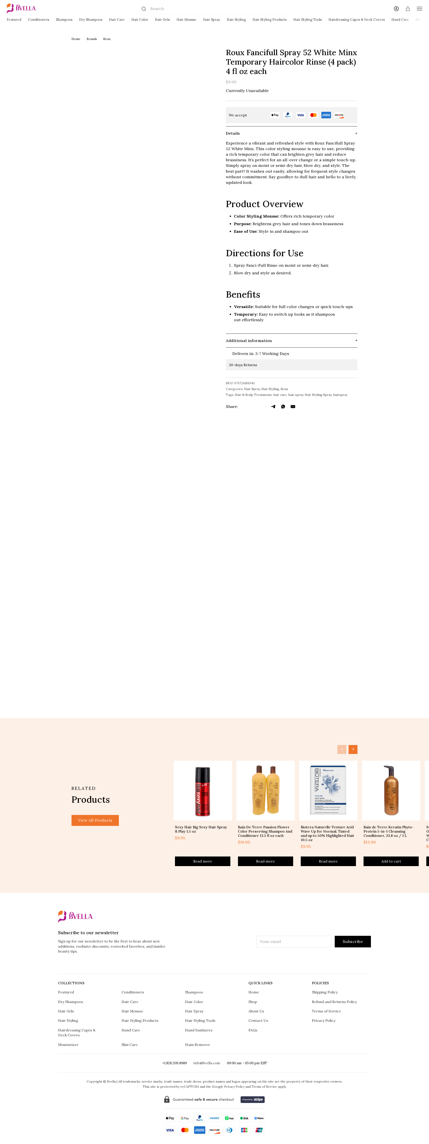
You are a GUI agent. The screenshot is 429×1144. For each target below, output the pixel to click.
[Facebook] (244, 406)
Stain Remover (197, 1044)
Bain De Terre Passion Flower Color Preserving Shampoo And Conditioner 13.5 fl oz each (265, 831)
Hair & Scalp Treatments (253, 395)
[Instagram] (187, 963)
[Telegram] (273, 406)
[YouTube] (242, 963)
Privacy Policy (323, 1020)
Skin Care (130, 1044)
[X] (254, 406)
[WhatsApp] (283, 406)
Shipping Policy (325, 992)
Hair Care (117, 19)
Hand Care (400, 19)
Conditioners (38, 19)
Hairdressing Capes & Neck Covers (356, 19)
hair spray (295, 395)
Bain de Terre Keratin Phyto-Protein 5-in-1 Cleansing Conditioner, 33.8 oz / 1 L (389, 831)
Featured (14, 19)
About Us (256, 1011)
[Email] (293, 406)
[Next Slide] (353, 749)
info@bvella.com (206, 1063)
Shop (252, 1001)
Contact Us (258, 1020)
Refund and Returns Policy (334, 1001)
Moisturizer (68, 1044)
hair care (280, 395)
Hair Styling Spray (318, 395)
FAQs (252, 1030)
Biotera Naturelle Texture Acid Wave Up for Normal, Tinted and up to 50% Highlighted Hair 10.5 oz (327, 833)
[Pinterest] (228, 963)
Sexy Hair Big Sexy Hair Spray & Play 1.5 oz (201, 829)
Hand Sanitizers (198, 1030)
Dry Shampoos (90, 19)
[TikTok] (215, 963)
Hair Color (139, 19)
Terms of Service (326, 1011)
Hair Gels (162, 19)
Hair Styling (236, 19)
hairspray (340, 395)
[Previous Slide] (341, 749)
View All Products (95, 820)
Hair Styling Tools (307, 19)
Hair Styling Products (269, 19)
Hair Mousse (186, 19)
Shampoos (64, 19)
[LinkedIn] (263, 406)
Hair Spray (211, 19)
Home (76, 39)
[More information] (351, 115)
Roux (107, 39)
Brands (92, 39)
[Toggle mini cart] (408, 8)
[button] (292, 133)
